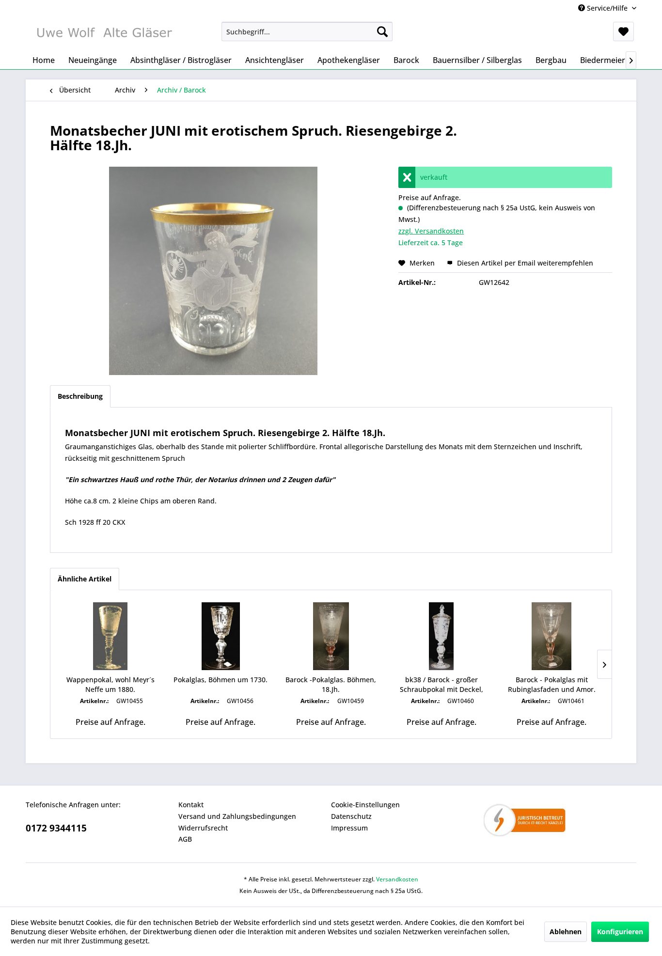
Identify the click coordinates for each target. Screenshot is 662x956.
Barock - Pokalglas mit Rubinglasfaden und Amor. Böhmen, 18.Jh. (552, 684)
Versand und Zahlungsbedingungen (237, 816)
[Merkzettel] (623, 31)
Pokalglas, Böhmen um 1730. (220, 679)
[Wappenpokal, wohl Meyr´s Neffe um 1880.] (110, 636)
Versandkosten (397, 879)
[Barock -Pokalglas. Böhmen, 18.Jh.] (331, 636)
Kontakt (191, 804)
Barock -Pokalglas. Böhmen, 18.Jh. (330, 684)
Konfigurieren (620, 931)
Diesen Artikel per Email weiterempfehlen (524, 262)
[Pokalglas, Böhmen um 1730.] (221, 636)
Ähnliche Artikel (84, 578)
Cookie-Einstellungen (365, 804)
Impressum (349, 827)
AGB (185, 839)
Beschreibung (80, 396)
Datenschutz (351, 816)
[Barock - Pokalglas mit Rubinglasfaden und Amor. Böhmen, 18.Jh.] (551, 636)
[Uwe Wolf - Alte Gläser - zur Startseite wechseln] (104, 34)
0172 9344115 (56, 828)
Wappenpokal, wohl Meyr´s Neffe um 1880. (110, 684)
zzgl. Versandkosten (431, 230)
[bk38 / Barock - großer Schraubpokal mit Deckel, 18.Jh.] (441, 636)
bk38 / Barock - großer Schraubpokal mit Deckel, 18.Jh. (441, 684)
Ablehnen (566, 931)
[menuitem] (307, 31)
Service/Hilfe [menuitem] (607, 8)
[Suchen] (382, 31)
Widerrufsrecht (203, 827)
